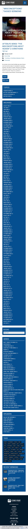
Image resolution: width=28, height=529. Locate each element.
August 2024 (6, 149)
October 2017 (6, 273)
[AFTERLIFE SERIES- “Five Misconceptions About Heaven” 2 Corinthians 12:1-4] (14, 39)
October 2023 (6, 168)
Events (14, 511)
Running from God (14, 453)
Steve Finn (6, 431)
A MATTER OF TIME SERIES (9, 347)
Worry (5, 461)
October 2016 (6, 295)
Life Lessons (13, 449)
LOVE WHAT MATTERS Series (10, 377)
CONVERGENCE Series (8, 358)
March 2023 (6, 180)
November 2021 (7, 210)
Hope (13, 447)
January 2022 (6, 206)
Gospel (14, 445)
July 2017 (5, 279)
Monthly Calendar (14, 515)
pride (16, 451)
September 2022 (7, 191)
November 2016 (7, 294)
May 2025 (5, 133)
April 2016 (5, 306)
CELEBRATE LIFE (7, 355)
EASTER (5, 362)
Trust (14, 459)
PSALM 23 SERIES (7, 384)
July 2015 (5, 323)
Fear (5, 445)
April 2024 (5, 157)
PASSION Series (7, 382)
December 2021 (7, 208)
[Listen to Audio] (8, 474)
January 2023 (6, 184)
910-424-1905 (14, 518)
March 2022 (6, 202)
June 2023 (5, 175)
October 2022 (6, 189)
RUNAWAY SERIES (7, 386)
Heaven (22, 445)
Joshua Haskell (7, 430)
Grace (18, 445)
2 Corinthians (13, 58)
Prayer (11, 451)
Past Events (14, 514)
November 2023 (7, 166)
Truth (17, 459)
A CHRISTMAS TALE (7, 346)
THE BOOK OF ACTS (7, 396)
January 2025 (6, 140)
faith (18, 443)
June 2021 (5, 219)
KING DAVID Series (7, 375)
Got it (22, 528)
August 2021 (6, 215)
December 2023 (7, 164)
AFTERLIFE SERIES (7, 351)
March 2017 (6, 286)
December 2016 (7, 292)
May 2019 (5, 244)
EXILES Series (6, 364)
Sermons (14, 506)
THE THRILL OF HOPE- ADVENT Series (12, 405)
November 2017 (7, 272)
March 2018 (6, 264)
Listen (6, 80)
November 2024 (7, 144)
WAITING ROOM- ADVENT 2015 (10, 407)
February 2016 (7, 310)
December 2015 (7, 314)
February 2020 (7, 237)
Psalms (22, 58)
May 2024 (5, 155)
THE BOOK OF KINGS (8, 398)
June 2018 (5, 259)
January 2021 (6, 228)
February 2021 (7, 226)
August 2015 (6, 321)
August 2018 (6, 255)
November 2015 (7, 315)
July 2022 (5, 195)
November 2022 (7, 188)
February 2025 (7, 138)
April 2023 (5, 179)
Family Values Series (8, 367)
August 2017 (6, 277)
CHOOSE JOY (6, 357)
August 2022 (6, 193)
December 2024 (7, 142)
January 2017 (6, 290)
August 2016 (6, 299)
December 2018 (7, 248)
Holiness (8, 447)
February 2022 (7, 204)
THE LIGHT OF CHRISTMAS (9, 403)
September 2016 (7, 297)
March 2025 (6, 136)
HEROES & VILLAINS (7, 373)
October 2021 (6, 211)
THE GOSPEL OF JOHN (8, 402)
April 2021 (5, 222)
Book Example (14, 509)
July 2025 (5, 129)
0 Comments (7, 60)
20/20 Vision (6, 344)
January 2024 (6, 162)
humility (16, 447)
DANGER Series (7, 360)
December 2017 (7, 270)
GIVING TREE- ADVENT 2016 (9, 371)
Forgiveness (9, 445)
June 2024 (5, 153)
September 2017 (7, 275)
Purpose (19, 451)
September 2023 (7, 169)
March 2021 (6, 224)
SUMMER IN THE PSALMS (9, 394)
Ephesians (18, 58)
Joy (20, 447)
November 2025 (7, 122)
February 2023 (7, 182)
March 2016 (6, 308)
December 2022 (7, 186)
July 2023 (5, 173)
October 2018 (6, 252)
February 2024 (7, 160)
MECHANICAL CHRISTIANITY (9, 380)
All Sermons (14, 508)
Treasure (5, 459)
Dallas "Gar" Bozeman (8, 417)
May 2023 (5, 177)
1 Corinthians (7, 58)
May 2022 (5, 199)
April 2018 (5, 262)
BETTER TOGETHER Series (9, 353)
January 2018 (6, 268)
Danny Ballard (7, 420)
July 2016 (5, 301)
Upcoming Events (14, 512)
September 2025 (7, 126)
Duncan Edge (7, 56)
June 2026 (5, 109)
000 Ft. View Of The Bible (9, 342)
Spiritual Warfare (12, 455)
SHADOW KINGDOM (7, 388)
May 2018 (5, 261)
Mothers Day (6, 451)
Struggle (6, 457)
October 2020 (6, 233)
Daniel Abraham (7, 419)
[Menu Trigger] (25, 3)
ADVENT (5, 349)
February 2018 (7, 266)
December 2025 (7, 120)
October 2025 (6, 124)
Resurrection (6, 453)
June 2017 (5, 281)
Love (17, 449)
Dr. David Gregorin (8, 424)
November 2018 (7, 250)
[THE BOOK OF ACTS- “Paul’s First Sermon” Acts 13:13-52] (5, 487)
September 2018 (7, 253)
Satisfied (5, 455)
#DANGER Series (7, 90)
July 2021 (5, 217)
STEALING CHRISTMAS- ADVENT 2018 (11, 393)
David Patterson (7, 422)
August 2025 (6, 127)
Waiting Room (6, 96)
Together (21, 457)
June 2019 (5, 242)
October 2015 (6, 317)
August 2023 (6, 171)
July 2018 (5, 257)
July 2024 (5, 151)
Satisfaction (21, 453)
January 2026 (6, 118)
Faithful (22, 443)
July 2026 (5, 107)
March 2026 (6, 115)
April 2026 (5, 113)
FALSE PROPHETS (7, 366)
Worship (9, 461)
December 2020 (7, 230)
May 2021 (5, 221)
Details (5, 76)
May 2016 (5, 305)
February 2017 (7, 288)
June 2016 (5, 303)
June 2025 (5, 131)
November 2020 (7, 231)
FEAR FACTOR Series (8, 94)
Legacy (5, 449)
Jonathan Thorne (8, 428)
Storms (18, 455)
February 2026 (7, 116)
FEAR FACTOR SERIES (8, 369)
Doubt (5, 443)
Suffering (16, 457)
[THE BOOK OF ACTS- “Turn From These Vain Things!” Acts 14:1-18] (5, 472)
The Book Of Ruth (8, 400)
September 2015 (7, 319)
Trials (10, 459)
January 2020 (6, 239)
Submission (11, 457)
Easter (9, 443)
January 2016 (6, 312)
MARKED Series (7, 378)
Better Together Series (9, 92)
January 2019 (6, 246)
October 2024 (6, 146)
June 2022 (5, 197)
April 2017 (5, 284)
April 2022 (5, 200)
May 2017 (5, 283)
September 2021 (7, 213)
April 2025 (5, 135)
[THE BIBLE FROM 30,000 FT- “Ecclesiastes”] (5, 480)
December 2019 (7, 241)
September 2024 (7, 147)
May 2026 (5, 111)
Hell (5, 447)
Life (9, 449)
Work (21, 459)
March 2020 (6, 235)
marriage (22, 449)
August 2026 (6, 105)
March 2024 (6, 158)
